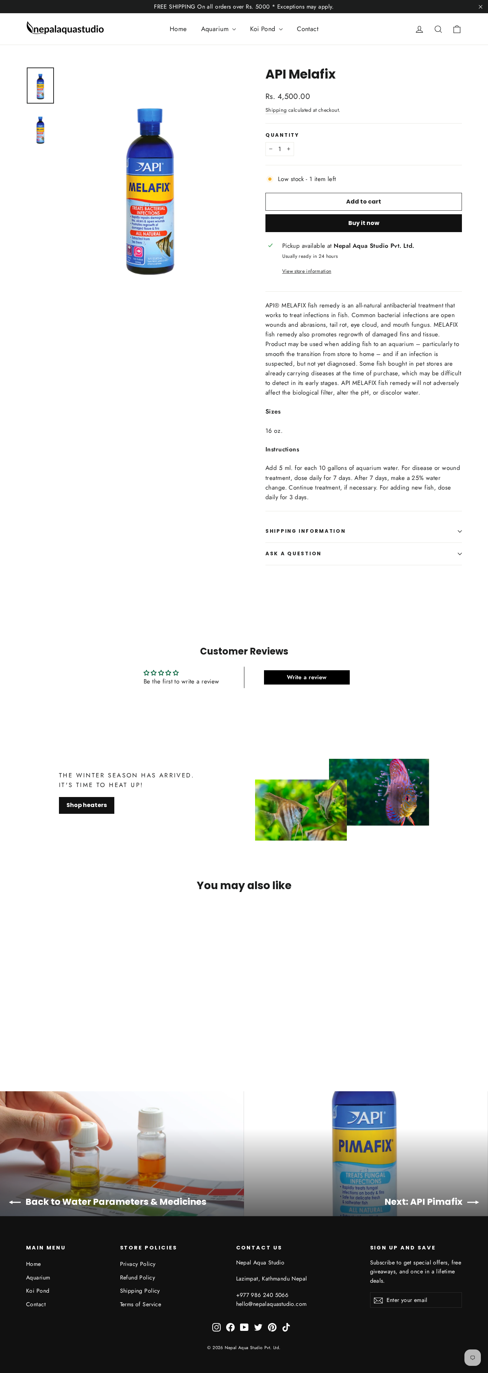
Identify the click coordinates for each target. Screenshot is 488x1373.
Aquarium (216, 29)
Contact (307, 29)
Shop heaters (86, 805)
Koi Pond (263, 29)
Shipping (276, 110)
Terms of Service (140, 1304)
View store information (306, 271)
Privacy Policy (138, 1264)
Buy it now (363, 223)
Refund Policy (137, 1277)
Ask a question (293, 553)
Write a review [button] (307, 677)
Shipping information (305, 531)
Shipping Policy (140, 1291)
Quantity (282, 135)
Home (178, 29)
